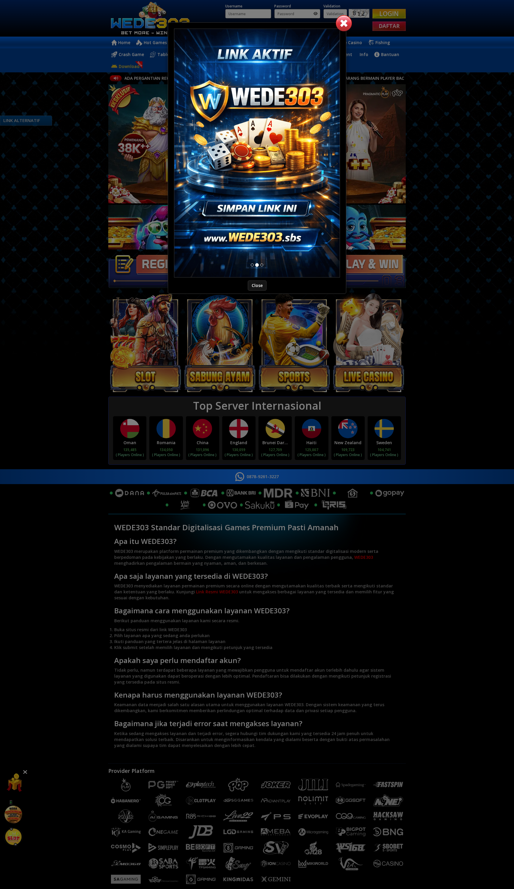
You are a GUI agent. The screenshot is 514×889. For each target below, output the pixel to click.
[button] (344, 23)
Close (257, 331)
